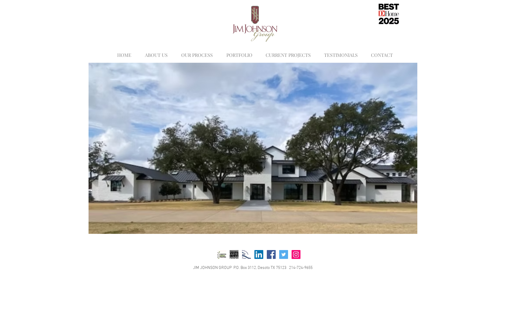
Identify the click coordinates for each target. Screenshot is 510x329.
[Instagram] (296, 254)
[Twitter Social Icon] (283, 254)
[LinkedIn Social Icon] (258, 254)
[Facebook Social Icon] (271, 254)
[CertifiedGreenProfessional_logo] (221, 254)
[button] (253, 148)
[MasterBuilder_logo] (234, 254)
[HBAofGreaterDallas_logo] (246, 254)
